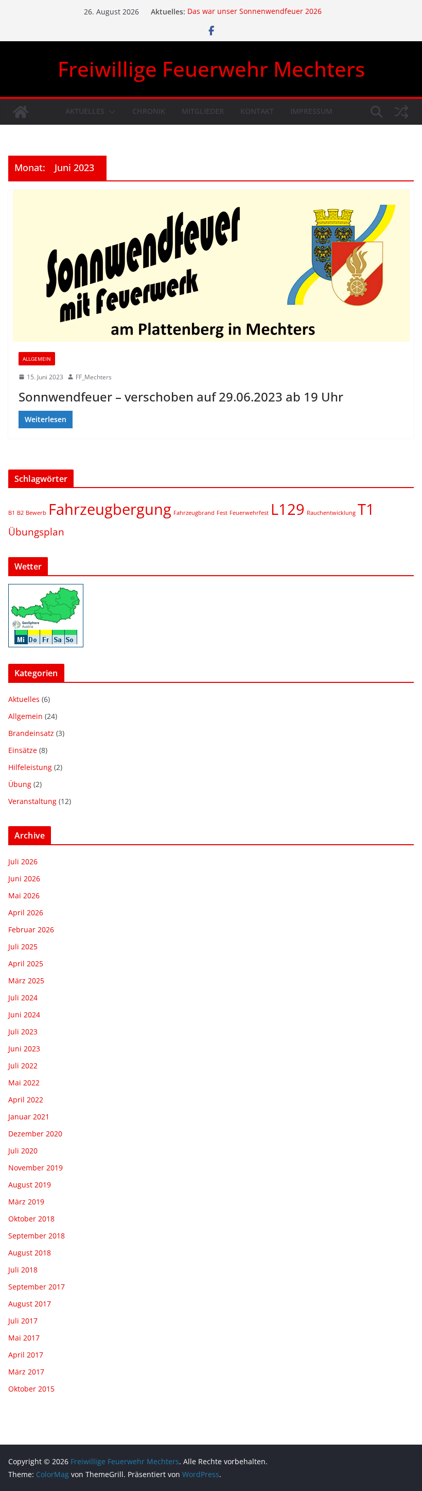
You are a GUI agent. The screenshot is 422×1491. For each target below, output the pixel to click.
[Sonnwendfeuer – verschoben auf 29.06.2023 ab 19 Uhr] (211, 266)
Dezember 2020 (35, 1133)
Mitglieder (203, 111)
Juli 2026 (23, 861)
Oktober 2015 (31, 1389)
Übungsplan (36, 532)
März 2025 (26, 980)
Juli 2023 (23, 1031)
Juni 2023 (24, 1048)
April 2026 (25, 912)
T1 (366, 509)
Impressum (311, 111)
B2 (20, 512)
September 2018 (36, 1236)
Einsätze (22, 750)
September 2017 (36, 1287)
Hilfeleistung (30, 767)
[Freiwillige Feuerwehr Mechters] (20, 111)
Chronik (148, 111)
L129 (288, 509)
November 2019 (35, 1167)
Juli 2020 (23, 1150)
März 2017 (26, 1372)
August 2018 (29, 1253)
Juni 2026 (24, 878)
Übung (19, 784)
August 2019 (29, 1185)
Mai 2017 (24, 1338)
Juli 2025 (23, 946)
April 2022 (25, 1099)
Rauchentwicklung (331, 512)
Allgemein (37, 358)
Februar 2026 (31, 929)
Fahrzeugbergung (109, 509)
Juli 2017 (23, 1321)
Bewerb (36, 512)
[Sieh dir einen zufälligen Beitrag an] (401, 111)
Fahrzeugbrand (194, 512)
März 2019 (26, 1202)
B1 (11, 512)
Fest (222, 512)
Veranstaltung (32, 801)
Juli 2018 (23, 1270)
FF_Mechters (94, 377)
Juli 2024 (23, 997)
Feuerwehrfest (249, 512)
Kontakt (257, 111)
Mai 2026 (24, 895)
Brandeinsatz (31, 733)
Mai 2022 (24, 1082)
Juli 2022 (23, 1065)
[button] (110, 112)
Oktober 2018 (31, 1219)
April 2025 (25, 963)
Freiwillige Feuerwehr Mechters (211, 69)
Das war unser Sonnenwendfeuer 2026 (254, 11)
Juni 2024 (24, 1014)
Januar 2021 (28, 1116)
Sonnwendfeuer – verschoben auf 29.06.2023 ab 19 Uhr (181, 396)
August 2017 (29, 1304)
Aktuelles (84, 111)
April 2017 (25, 1355)
